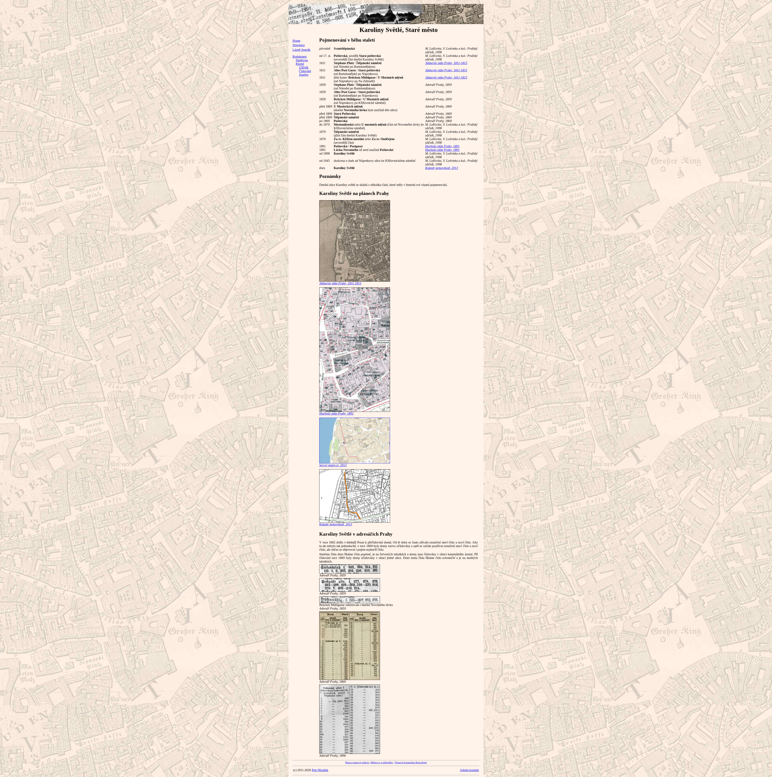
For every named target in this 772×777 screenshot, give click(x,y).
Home (296, 40)
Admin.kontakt (469, 770)
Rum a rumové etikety (357, 762)
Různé (300, 64)
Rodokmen (300, 56)
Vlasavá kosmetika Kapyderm (410, 762)
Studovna (302, 60)
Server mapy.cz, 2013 (333, 465)
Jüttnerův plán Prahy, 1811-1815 (446, 63)
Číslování (305, 71)
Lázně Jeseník (301, 49)
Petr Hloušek (320, 770)
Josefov (304, 74)
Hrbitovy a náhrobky (382, 762)
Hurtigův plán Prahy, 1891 (442, 146)
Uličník (303, 67)
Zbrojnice (299, 45)
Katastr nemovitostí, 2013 (441, 168)
